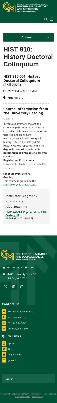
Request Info (14, 354)
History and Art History (19, 267)
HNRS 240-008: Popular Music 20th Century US (26, 213)
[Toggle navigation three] (51, 19)
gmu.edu (12, 360)
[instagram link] (22, 287)
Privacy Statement (22, 396)
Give (10, 348)
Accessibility (37, 396)
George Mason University (27, 394)
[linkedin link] (14, 287)
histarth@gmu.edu (18, 328)
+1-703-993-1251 (17, 322)
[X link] (6, 287)
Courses (26, 37)
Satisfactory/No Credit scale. (19, 184)
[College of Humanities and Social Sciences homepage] (27, 253)
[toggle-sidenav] (47, 37)
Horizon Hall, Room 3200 (21, 311)
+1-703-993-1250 (17, 317)
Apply (11, 343)
